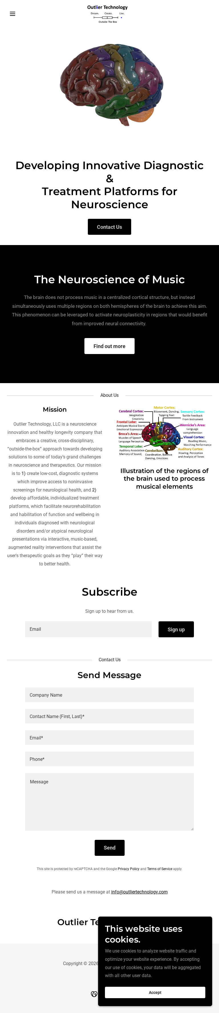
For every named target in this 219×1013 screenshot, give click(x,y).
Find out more (109, 346)
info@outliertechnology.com (139, 892)
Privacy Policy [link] (128, 869)
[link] (109, 13)
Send (109, 848)
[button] (22, 13)
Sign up (176, 629)
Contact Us (109, 227)
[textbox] (88, 629)
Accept (155, 992)
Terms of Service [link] (159, 869)
